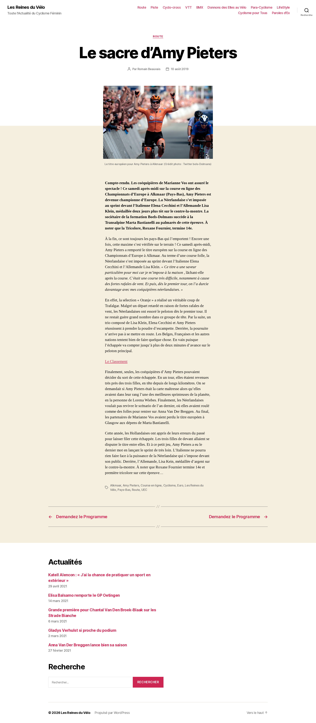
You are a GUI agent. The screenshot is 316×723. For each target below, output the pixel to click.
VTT (188, 7)
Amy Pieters (131, 485)
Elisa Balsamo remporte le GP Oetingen (84, 595)
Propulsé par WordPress (112, 713)
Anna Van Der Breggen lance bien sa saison (87, 645)
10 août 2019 (180, 69)
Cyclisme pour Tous (252, 13)
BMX (199, 7)
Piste (154, 7)
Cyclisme (169, 485)
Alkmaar (115, 485)
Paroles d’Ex (281, 13)
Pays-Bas (124, 490)
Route (142, 7)
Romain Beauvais (149, 69)
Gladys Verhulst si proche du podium (82, 630)
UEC (144, 490)
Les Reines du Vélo (26, 7)
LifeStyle (283, 7)
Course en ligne (151, 485)
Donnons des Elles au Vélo (227, 7)
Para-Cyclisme (261, 7)
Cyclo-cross (172, 7)
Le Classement (116, 361)
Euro (180, 485)
